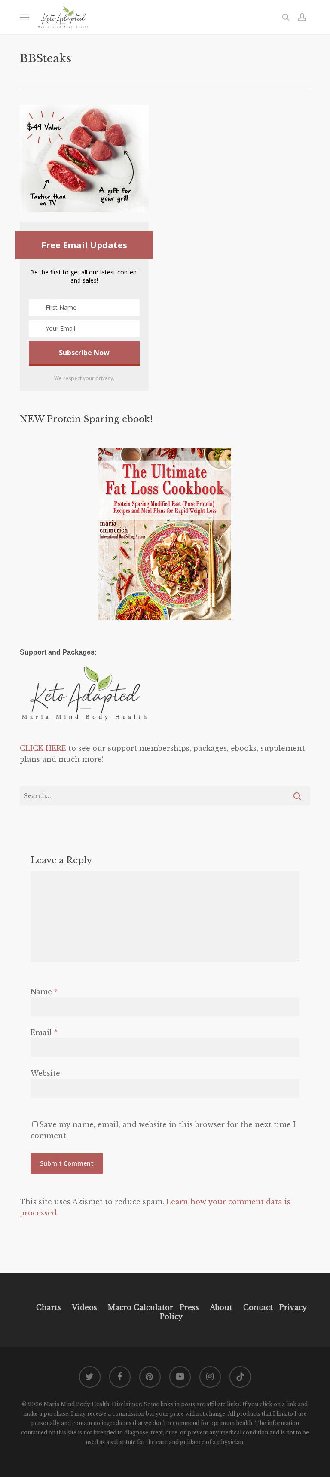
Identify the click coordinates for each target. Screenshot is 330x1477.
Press (189, 1307)
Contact (258, 1307)
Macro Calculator (140, 1307)
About (221, 1307)
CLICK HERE (43, 748)
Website (45, 1073)
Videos (84, 1307)
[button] (24, 16)
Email (44, 1032)
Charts (48, 1307)
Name (44, 991)
